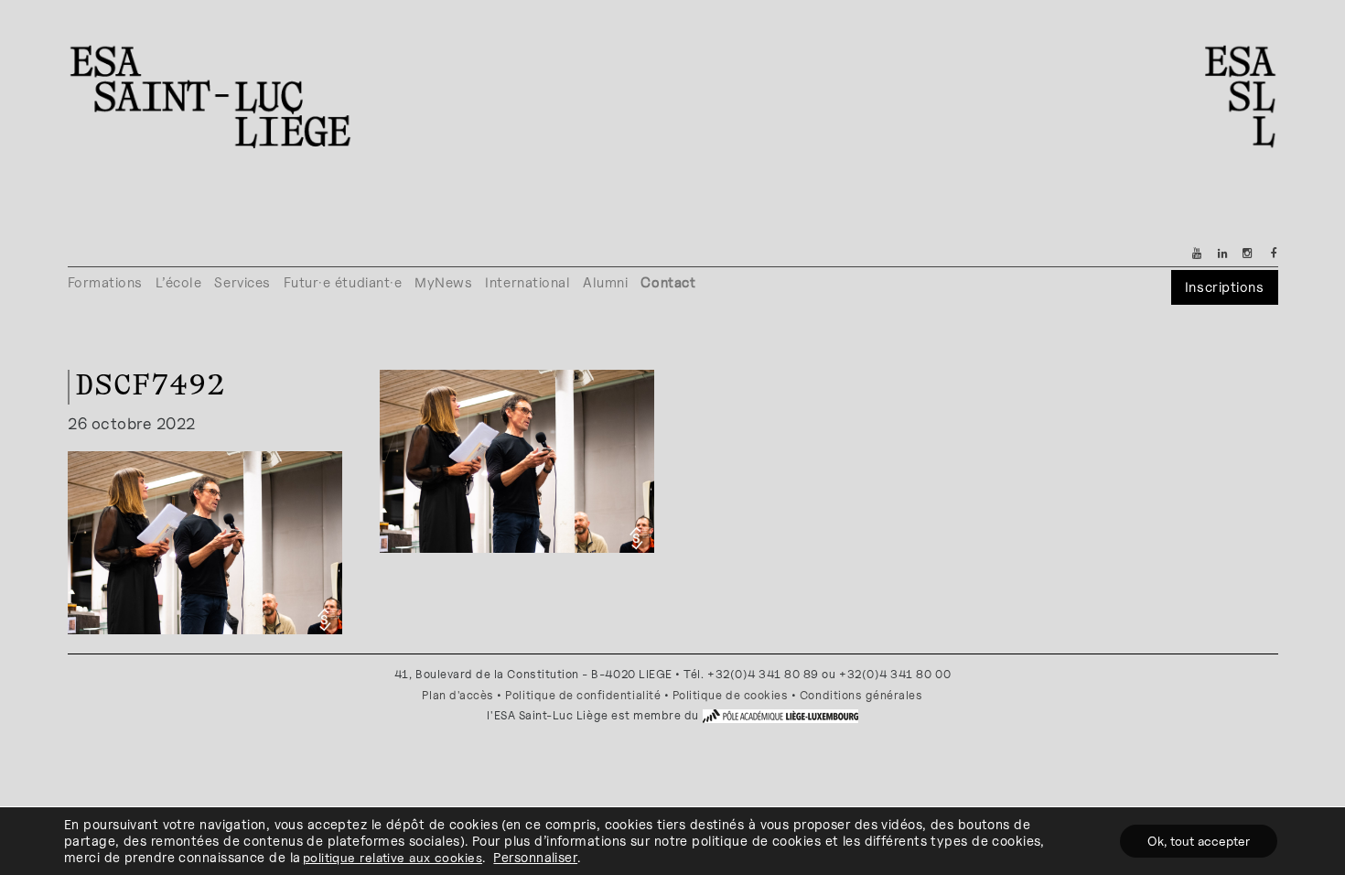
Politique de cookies (730, 695)
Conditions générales (861, 695)
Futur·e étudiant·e (343, 282)
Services (242, 282)
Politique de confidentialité (583, 695)
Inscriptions (1224, 287)
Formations (105, 282)
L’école (179, 282)
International (527, 282)
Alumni (605, 282)
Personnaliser (535, 857)
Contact (667, 282)
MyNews (443, 282)
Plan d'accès (457, 695)
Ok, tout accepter (1198, 840)
